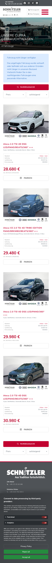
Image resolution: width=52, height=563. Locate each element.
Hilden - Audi (43, 156)
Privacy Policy (26, 546)
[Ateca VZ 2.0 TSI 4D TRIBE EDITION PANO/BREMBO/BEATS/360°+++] (26, 205)
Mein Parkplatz (34, 14)
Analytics (10, 523)
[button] (14, 94)
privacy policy (42, 540)
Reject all (26, 552)
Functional (11, 517)
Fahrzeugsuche (34, 10)
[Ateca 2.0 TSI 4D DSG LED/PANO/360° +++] (26, 289)
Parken (27, 178)
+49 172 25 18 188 (14, 4)
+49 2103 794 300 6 (16, 492)
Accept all (26, 557)
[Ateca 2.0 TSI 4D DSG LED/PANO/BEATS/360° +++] (26, 122)
